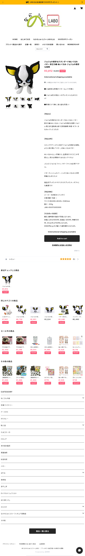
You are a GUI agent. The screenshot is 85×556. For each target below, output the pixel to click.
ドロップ (4, 439)
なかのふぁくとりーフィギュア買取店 (13, 514)
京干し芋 (4, 486)
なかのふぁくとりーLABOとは (44, 39)
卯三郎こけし (5, 500)
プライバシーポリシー (9, 544)
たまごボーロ (5, 432)
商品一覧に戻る (42, 531)
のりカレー (4, 419)
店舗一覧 (28, 44)
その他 (3, 520)
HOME (15, 39)
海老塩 (3, 480)
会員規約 (42, 544)
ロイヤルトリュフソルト (9, 493)
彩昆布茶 (4, 459)
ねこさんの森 (5, 398)
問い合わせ (60, 44)
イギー (3, 466)
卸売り (37, 44)
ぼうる (3, 473)
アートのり (4, 412)
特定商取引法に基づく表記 (27, 544)
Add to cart (62, 238)
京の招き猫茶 (5, 446)
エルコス (4, 507)
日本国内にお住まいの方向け (62, 245)
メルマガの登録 (47, 44)
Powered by (40, 552)
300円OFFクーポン (65, 39)
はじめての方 (25, 39)
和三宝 (3, 425)
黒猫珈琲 (4, 453)
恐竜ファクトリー (7, 405)
